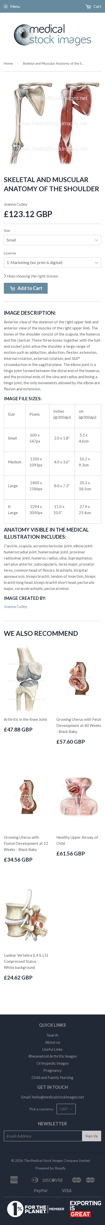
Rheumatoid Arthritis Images (52, 1056)
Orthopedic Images (52, 1063)
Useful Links (52, 1049)
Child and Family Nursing (52, 1077)
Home (8, 63)
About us (52, 1042)
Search (52, 1035)
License (10, 253)
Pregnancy (52, 1070)
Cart (97, 6)
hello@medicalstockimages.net (58, 1097)
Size (7, 230)
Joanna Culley (15, 606)
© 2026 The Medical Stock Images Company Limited (50, 1161)
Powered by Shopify (51, 1168)
